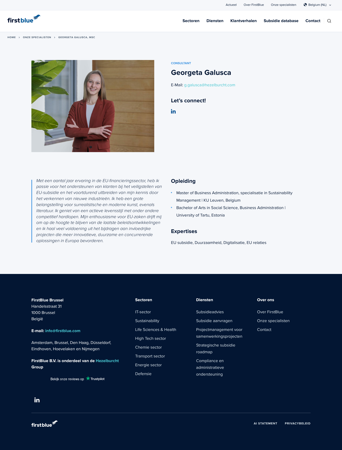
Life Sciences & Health (155, 329)
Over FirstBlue (254, 5)
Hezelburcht (107, 361)
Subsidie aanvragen (214, 320)
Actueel (231, 5)
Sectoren (191, 21)
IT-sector (143, 312)
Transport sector (150, 356)
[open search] (329, 20)
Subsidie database (281, 21)
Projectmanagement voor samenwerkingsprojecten (219, 333)
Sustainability (147, 320)
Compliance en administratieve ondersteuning (210, 367)
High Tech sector (150, 338)
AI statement (266, 424)
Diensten (214, 21)
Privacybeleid (298, 424)
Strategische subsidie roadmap (215, 349)
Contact (312, 21)
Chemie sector (148, 347)
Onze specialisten (283, 5)
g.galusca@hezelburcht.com (209, 85)
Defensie (143, 374)
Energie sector (148, 365)
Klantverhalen (243, 21)
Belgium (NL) (317, 5)
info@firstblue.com (62, 331)
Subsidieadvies (210, 312)
